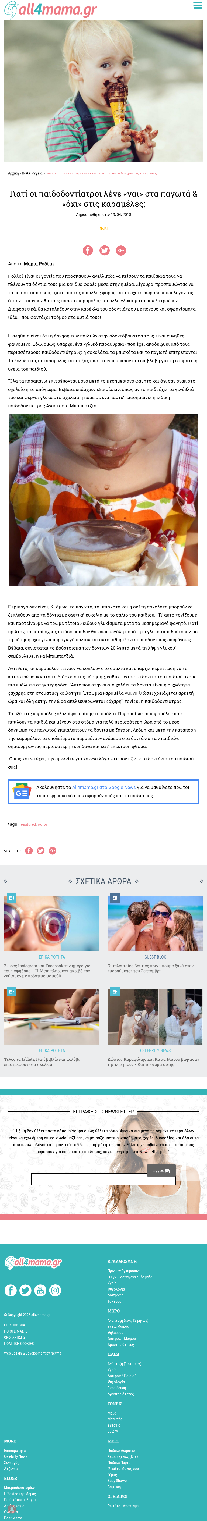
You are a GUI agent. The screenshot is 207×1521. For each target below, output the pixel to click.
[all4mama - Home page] (50, 10)
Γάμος (112, 1474)
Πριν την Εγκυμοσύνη (124, 1271)
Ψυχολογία (116, 1289)
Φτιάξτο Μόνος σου (123, 1468)
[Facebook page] (10, 1291)
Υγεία (37, 173)
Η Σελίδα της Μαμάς (20, 1493)
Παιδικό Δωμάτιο (121, 1450)
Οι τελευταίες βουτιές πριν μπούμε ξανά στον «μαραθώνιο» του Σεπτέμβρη (151, 968)
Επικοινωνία (14, 1325)
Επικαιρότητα (15, 1450)
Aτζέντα (11, 1468)
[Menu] (198, 5)
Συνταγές (11, 1462)
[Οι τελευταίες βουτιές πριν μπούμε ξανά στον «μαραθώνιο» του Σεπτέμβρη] (155, 923)
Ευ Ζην (113, 1431)
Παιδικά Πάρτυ (119, 1462)
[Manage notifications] (12, 1509)
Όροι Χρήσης (14, 1337)
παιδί (42, 824)
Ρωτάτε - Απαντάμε (123, 1506)
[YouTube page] (40, 1291)
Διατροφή (115, 1295)
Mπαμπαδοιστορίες (19, 1487)
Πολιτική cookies (19, 1343)
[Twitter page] (25, 1291)
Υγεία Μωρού (118, 1326)
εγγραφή (161, 1170)
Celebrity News (15, 1456)
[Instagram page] (55, 1291)
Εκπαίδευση (117, 1387)
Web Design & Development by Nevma (32, 1353)
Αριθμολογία (14, 1506)
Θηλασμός (115, 1332)
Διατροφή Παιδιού (122, 1375)
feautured (27, 824)
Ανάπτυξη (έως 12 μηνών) (128, 1320)
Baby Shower (118, 1480)
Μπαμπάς (115, 1419)
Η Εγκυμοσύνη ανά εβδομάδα (130, 1277)
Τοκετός (114, 1301)
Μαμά (112, 1413)
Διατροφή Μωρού (122, 1338)
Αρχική (13, 173)
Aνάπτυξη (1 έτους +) (125, 1363)
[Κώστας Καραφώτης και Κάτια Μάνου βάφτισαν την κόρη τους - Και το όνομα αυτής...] (155, 1017)
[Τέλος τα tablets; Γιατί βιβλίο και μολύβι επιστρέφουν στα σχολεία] (51, 1017)
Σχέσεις (114, 1425)
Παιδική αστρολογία (20, 1499)
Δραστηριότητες (121, 1344)
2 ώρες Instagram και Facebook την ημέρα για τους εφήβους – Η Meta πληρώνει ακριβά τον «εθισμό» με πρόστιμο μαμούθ (47, 970)
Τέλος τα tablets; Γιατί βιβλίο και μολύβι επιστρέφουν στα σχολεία (42, 1062)
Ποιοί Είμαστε (15, 1331)
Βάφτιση (114, 1486)
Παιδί (26, 173)
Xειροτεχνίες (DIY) (123, 1456)
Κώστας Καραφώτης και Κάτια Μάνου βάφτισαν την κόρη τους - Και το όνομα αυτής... (153, 1062)
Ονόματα (11, 1511)
